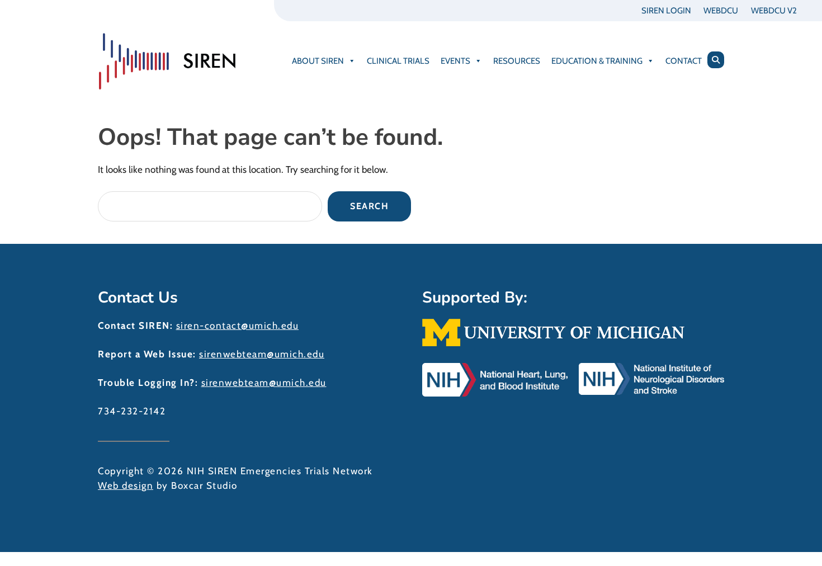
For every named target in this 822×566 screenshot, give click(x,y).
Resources (516, 61)
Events (455, 61)
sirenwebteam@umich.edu (261, 354)
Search (369, 206)
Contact (683, 61)
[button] (715, 59)
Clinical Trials (398, 61)
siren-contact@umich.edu (237, 325)
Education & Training (597, 61)
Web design (125, 485)
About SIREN (318, 61)
